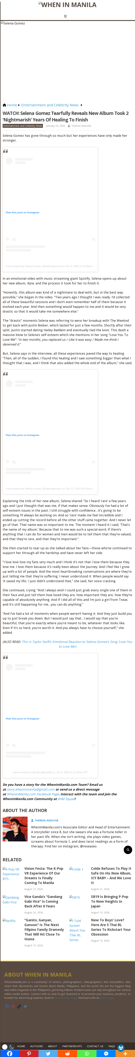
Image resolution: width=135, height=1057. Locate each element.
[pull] (67, 16)
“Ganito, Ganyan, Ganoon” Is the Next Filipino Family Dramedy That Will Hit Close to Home (44, 929)
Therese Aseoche (81, 125)
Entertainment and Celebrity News (22, 125)
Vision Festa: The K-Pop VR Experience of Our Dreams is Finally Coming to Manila (43, 875)
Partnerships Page (65, 997)
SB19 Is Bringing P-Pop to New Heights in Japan (109, 901)
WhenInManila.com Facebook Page (33, 794)
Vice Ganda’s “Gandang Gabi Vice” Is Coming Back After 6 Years (43, 901)
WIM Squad (66, 799)
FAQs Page (107, 997)
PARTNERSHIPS (72, 1046)
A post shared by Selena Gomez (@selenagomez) (33, 266)
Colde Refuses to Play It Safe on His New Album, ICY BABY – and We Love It (111, 875)
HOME (22, 1046)
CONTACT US (95, 1046)
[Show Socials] (120, 1047)
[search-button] (128, 850)
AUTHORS (36, 1046)
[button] (8, 1047)
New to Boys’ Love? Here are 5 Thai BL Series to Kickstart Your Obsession (111, 927)
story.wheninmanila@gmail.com (31, 789)
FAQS (111, 1046)
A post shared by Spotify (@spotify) (32, 772)
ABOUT (53, 1046)
